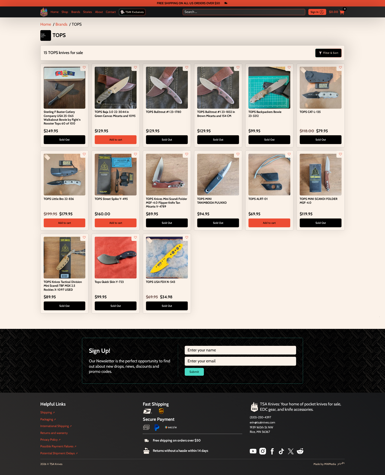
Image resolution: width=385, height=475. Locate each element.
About (99, 12)
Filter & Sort (330, 52)
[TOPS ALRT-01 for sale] (269, 174)
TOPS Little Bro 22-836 (59, 199)
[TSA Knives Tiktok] (281, 453)
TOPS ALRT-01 (258, 199)
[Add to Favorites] (84, 67)
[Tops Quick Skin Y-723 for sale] (115, 257)
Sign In (315, 12)
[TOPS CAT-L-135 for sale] (320, 87)
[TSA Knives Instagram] (262, 453)
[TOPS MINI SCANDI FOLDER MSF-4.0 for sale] (320, 174)
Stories (87, 12)
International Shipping (54, 426)
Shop (64, 12)
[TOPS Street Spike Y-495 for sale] (115, 174)
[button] (115, 139)
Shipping (46, 412)
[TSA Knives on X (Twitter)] (291, 453)
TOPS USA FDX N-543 (160, 282)
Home (55, 12)
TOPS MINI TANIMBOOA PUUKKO (212, 200)
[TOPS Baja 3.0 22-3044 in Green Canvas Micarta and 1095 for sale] (115, 87)
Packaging (46, 419)
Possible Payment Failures (57, 446)
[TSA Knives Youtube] (253, 453)
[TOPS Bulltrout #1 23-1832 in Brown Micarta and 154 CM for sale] (218, 87)
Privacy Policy (49, 439)
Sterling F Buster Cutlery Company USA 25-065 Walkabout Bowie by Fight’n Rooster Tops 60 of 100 (62, 117)
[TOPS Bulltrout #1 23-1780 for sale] (167, 87)
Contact (111, 12)
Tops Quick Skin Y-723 (109, 282)
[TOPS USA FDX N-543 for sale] (167, 257)
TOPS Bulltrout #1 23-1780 (163, 112)
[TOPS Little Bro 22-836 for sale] (64, 174)
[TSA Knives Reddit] (300, 453)
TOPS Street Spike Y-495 (111, 199)
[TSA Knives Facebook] (272, 453)
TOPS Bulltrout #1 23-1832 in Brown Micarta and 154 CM (216, 113)
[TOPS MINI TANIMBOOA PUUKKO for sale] (218, 174)
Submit (194, 371)
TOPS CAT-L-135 (310, 112)
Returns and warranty (54, 433)
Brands (75, 12)
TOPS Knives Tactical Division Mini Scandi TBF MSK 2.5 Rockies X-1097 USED (63, 285)
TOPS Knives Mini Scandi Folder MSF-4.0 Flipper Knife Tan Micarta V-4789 (166, 202)
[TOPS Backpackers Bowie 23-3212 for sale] (269, 87)
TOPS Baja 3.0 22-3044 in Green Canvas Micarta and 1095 (115, 113)
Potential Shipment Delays (57, 453)
